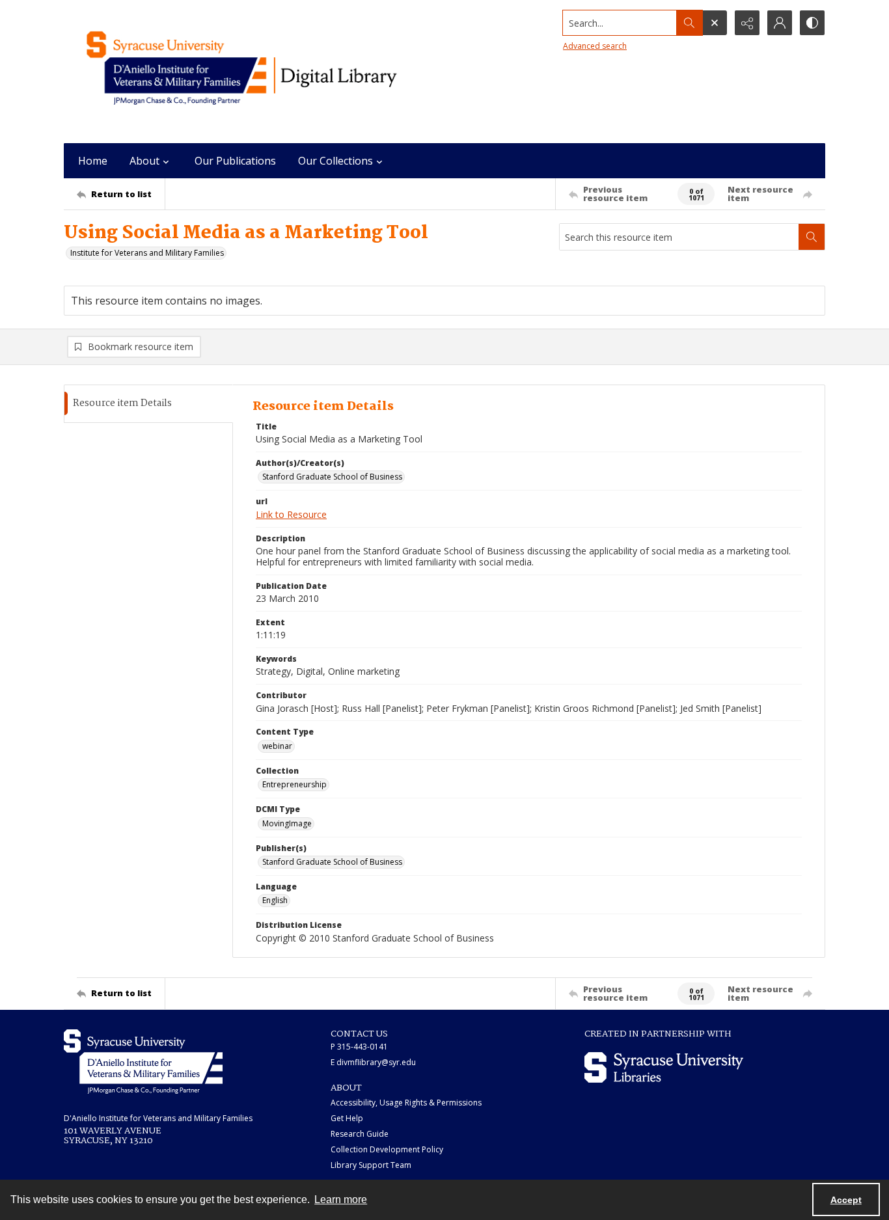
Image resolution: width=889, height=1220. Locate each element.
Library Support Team (371, 1165)
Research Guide (360, 1133)
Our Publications (235, 161)
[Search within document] (812, 237)
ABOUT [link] (346, 1088)
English (275, 900)
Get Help (347, 1118)
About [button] (144, 161)
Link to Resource (291, 514)
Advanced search (595, 45)
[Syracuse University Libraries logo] (663, 1067)
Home (92, 161)
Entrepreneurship (294, 784)
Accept (846, 1200)
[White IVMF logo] (143, 1061)
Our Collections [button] (335, 161)
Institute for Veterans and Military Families (147, 252)
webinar (277, 746)
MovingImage (287, 823)
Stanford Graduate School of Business (332, 476)
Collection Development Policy (387, 1149)
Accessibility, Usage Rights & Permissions (406, 1102)
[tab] (148, 403)
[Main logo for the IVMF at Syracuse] (272, 72)
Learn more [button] (340, 1199)
